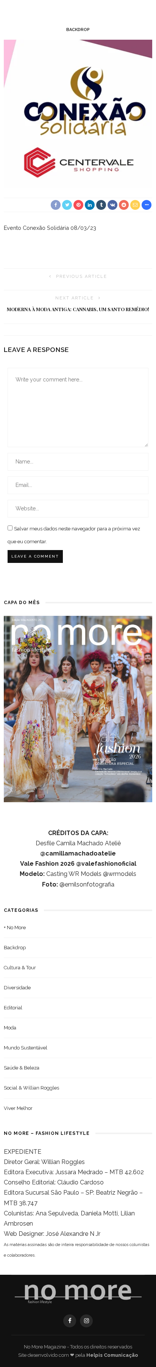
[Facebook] (69, 1320)
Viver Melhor (18, 1108)
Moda (10, 1028)
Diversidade (17, 987)
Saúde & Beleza (21, 1068)
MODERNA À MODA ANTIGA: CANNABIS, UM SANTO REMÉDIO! (78, 309)
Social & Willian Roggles (31, 1088)
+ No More (15, 927)
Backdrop (78, 29)
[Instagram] (86, 1320)
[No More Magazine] (78, 1294)
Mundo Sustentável (25, 1048)
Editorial (13, 1008)
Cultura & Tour (20, 967)
